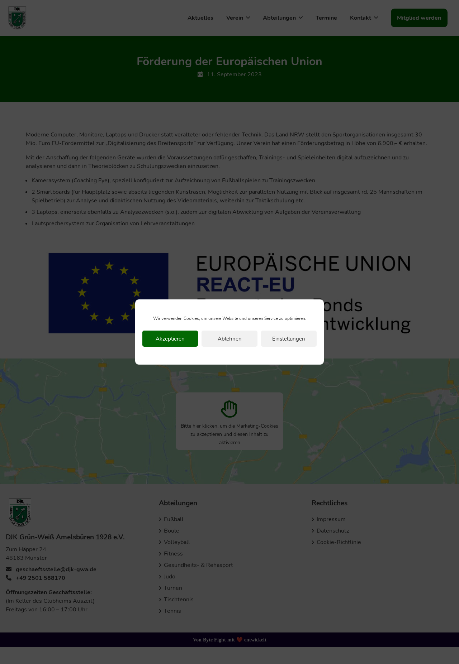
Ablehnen (230, 338)
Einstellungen (288, 338)
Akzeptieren (170, 338)
